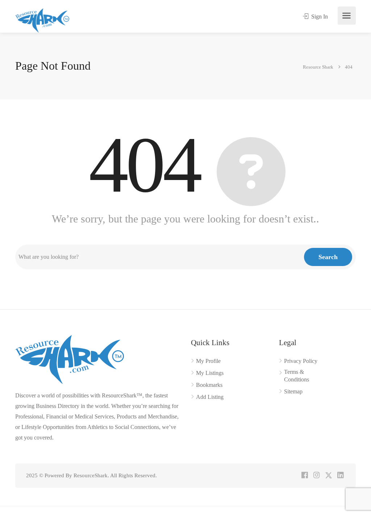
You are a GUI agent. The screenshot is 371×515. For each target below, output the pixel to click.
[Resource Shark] (42, 20)
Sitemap (293, 391)
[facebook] (304, 475)
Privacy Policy (300, 361)
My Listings (210, 373)
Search (328, 257)
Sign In (319, 16)
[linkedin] (340, 475)
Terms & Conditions (296, 376)
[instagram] (316, 475)
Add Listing (210, 397)
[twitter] (328, 475)
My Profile (208, 361)
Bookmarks (209, 385)
